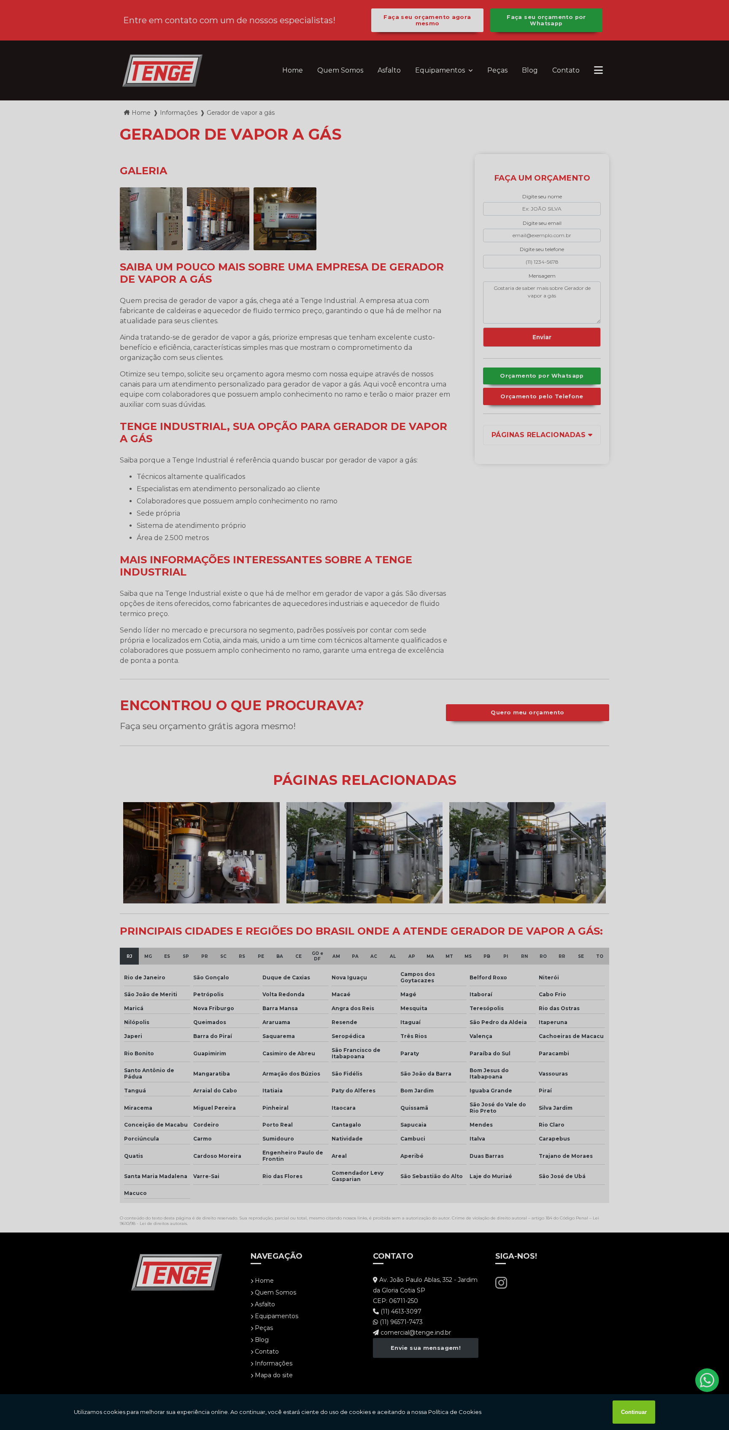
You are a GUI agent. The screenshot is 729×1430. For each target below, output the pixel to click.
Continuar (634, 1412)
